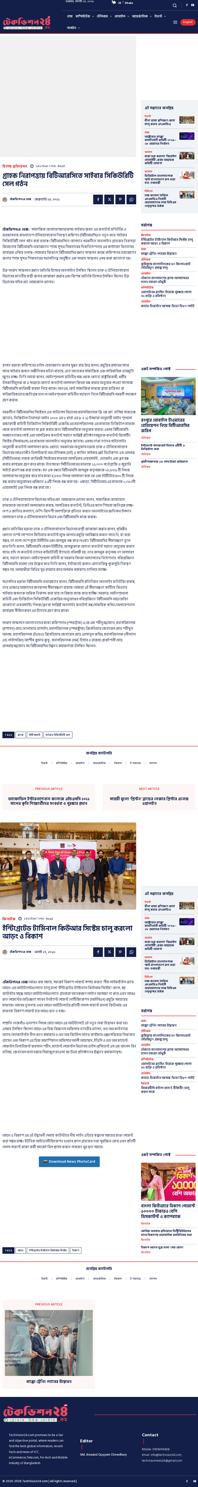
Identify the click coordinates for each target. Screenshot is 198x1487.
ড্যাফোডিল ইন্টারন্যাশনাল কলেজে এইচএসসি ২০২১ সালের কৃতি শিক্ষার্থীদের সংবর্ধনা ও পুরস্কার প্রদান (49, 801)
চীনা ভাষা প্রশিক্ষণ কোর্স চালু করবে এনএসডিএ (160, 122)
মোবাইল (145, 274)
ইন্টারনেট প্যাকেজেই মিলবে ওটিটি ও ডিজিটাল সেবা (163, 447)
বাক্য (147, 132)
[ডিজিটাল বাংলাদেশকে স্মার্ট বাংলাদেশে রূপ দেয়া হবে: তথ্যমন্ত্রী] (186, 175)
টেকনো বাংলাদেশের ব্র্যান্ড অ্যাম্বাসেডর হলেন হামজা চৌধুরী (165, 280)
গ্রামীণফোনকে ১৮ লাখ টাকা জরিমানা (164, 462)
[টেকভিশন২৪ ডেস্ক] (5, 199)
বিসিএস (149, 191)
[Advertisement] (58, 218)
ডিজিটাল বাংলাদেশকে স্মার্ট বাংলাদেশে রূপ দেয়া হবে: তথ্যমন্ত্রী (160, 179)
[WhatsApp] (131, 199)
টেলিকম (146, 260)
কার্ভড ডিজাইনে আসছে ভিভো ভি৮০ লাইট (167, 306)
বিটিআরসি (35, 735)
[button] (175, 5)
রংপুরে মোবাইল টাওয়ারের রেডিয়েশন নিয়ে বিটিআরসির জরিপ (165, 425)
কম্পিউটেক (147, 288)
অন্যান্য (148, 152)
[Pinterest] (120, 199)
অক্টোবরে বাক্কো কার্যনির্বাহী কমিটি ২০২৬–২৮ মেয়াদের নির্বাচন (160, 140)
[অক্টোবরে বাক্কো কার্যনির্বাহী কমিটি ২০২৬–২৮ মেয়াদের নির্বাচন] (186, 136)
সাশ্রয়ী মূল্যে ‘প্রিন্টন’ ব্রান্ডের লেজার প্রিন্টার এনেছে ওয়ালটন (149, 801)
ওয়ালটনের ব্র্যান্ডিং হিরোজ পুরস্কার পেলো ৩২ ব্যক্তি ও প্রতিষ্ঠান (166, 294)
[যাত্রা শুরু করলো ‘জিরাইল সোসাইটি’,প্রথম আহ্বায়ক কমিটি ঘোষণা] (186, 155)
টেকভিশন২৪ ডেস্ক (20, 199)
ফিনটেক (146, 235)
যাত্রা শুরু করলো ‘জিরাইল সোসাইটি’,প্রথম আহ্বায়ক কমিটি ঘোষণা (161, 160)
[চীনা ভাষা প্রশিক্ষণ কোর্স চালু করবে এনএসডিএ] (186, 120)
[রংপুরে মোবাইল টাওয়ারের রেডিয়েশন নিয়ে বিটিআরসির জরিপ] (168, 396)
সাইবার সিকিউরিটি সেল (58, 735)
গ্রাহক (21, 735)
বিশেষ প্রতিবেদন (14, 166)
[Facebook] (187, 5)
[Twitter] (109, 199)
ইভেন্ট (148, 116)
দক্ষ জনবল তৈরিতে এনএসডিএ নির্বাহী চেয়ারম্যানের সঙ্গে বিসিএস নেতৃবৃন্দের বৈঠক (160, 200)
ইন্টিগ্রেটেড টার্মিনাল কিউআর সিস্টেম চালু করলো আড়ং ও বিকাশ (167, 241)
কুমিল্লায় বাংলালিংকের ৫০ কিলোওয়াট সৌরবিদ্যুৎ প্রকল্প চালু (166, 266)
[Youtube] (193, 5)
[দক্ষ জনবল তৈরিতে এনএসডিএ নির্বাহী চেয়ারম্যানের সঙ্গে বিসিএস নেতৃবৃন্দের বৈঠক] (186, 194)
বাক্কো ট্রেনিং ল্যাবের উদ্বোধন (159, 253)
